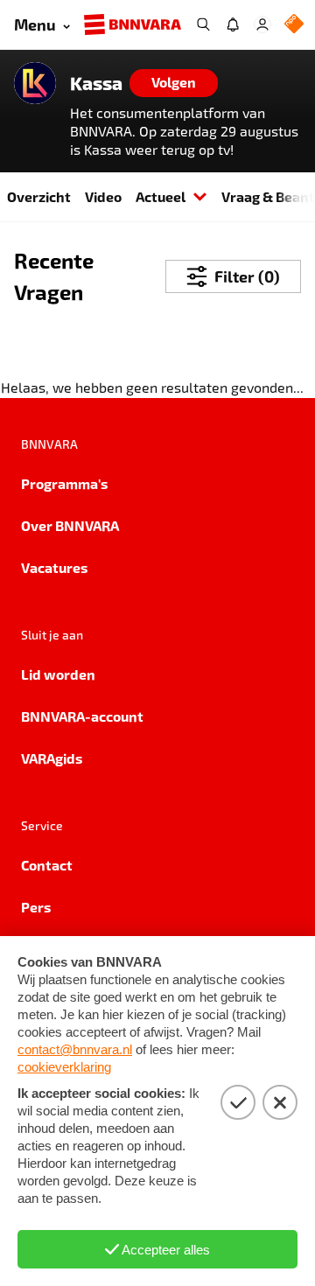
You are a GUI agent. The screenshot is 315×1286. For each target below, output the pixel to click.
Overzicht (39, 196)
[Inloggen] (262, 24)
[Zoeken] (203, 24)
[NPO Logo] (294, 25)
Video (103, 196)
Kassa (96, 83)
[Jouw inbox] (233, 24)
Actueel (161, 196)
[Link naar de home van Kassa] (35, 83)
